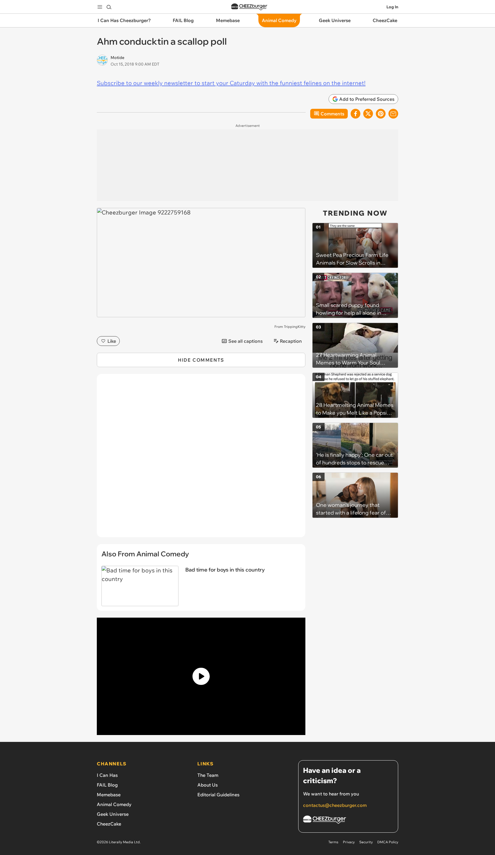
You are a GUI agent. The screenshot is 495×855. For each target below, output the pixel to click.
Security (366, 842)
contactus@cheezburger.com (335, 805)
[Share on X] (368, 114)
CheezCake (109, 824)
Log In (392, 6)
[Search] (109, 7)
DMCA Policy (387, 842)
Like (111, 341)
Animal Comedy (114, 804)
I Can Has (107, 775)
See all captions (245, 341)
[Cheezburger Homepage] (249, 7)
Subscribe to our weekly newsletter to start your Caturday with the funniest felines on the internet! (231, 82)
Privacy (349, 842)
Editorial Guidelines (218, 794)
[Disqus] (201, 458)
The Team (207, 775)
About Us (207, 785)
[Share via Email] (393, 114)
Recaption (291, 341)
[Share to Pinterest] (381, 114)
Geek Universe (113, 814)
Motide (117, 57)
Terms (333, 842)
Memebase (109, 794)
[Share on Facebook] (355, 114)
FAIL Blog (107, 785)
